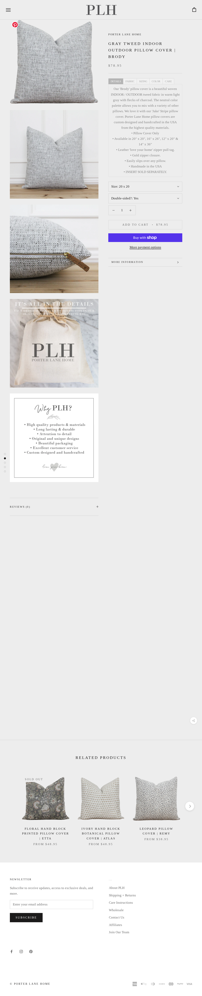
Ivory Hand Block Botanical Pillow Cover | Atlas (100, 833)
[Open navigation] (8, 10)
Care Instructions (121, 902)
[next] (189, 806)
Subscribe (26, 917)
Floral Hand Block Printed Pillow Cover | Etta (45, 833)
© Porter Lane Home (30, 983)
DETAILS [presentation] (116, 81)
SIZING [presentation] (143, 81)
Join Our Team (119, 932)
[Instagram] (21, 951)
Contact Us (116, 917)
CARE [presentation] (168, 81)
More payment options (145, 247)
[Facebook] (11, 951)
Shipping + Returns (122, 895)
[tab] (115, 81)
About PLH (116, 888)
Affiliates (115, 925)
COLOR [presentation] (156, 81)
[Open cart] (194, 9)
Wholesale (116, 910)
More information (127, 262)
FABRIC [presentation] (130, 81)
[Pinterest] (31, 951)
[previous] (12, 806)
